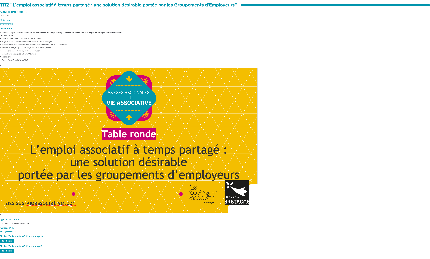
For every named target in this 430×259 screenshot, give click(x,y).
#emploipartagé (6, 24)
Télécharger (7, 241)
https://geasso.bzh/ (8, 232)
